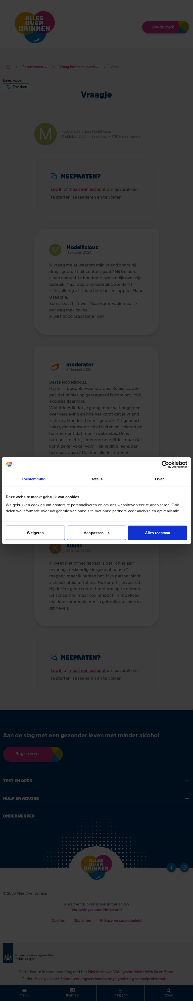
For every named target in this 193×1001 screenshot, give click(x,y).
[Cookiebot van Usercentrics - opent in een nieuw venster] (165, 464)
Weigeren (35, 532)
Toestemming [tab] (33, 479)
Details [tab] (96, 479)
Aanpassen (94, 532)
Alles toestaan (157, 532)
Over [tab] (159, 479)
